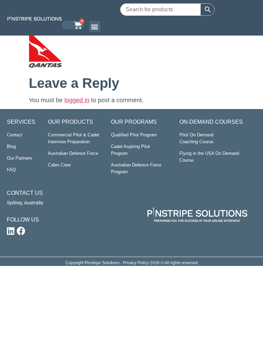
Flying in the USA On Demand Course (209, 157)
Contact (14, 134)
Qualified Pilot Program (134, 134)
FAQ (11, 169)
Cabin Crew (59, 164)
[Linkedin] (10, 231)
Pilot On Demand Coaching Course (196, 138)
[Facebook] (21, 231)
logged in (76, 100)
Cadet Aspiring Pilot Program (130, 150)
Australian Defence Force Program (136, 168)
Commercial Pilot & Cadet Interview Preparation (73, 138)
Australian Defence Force (73, 153)
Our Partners (19, 158)
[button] (94, 26)
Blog (11, 146)
